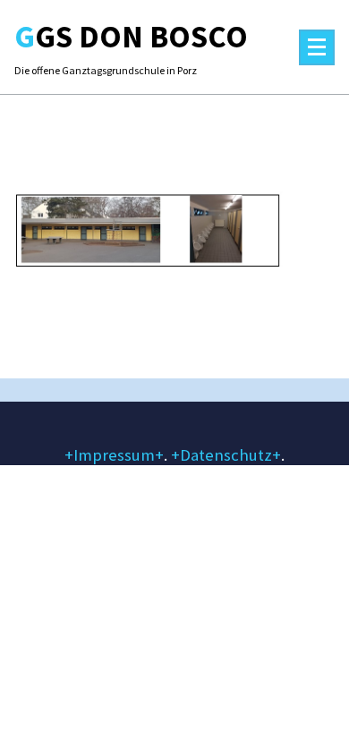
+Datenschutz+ (226, 455)
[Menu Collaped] (317, 47)
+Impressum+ (114, 455)
